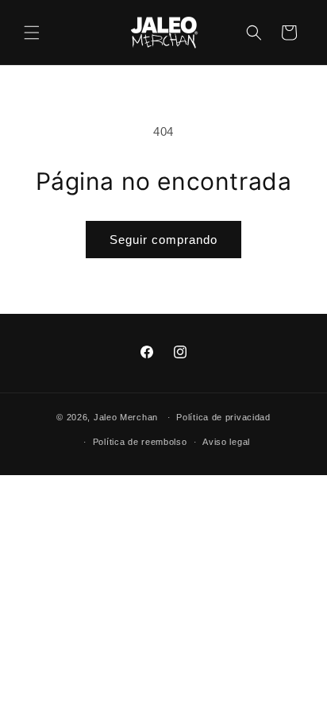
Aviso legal (226, 442)
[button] (31, 32)
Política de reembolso (140, 442)
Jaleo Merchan (126, 417)
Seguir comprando (163, 239)
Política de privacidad (223, 417)
